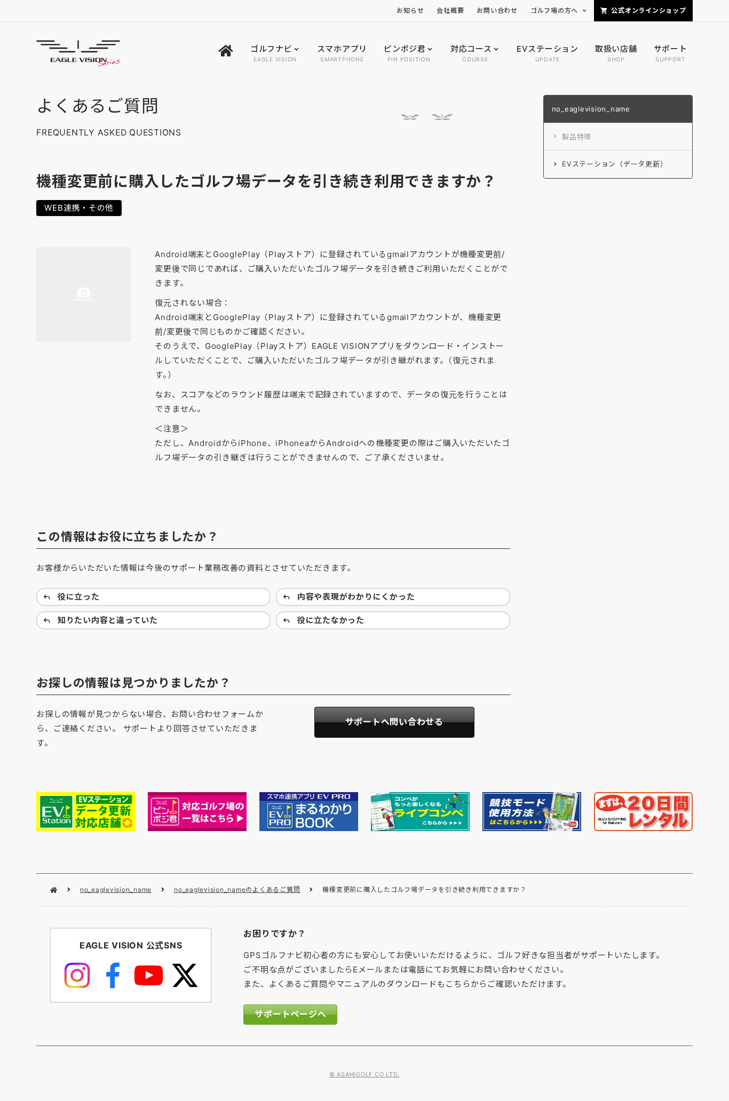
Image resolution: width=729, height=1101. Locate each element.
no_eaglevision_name (116, 889)
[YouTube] (148, 975)
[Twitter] (184, 975)
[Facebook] (113, 975)
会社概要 (450, 10)
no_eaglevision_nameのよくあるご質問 (237, 889)
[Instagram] (77, 975)
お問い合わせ (497, 10)
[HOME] (225, 53)
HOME (54, 890)
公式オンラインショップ (648, 10)
